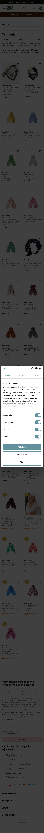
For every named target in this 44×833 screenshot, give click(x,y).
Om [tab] (36, 375)
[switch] (38, 422)
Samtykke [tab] (8, 375)
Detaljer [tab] (22, 375)
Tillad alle (22, 447)
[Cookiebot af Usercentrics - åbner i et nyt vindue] (31, 368)
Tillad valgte (22, 455)
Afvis (22, 462)
